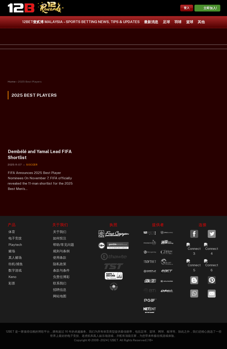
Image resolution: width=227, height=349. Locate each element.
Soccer (32, 164)
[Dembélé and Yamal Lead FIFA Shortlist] (40, 126)
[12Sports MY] (21, 8)
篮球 (189, 22)
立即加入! (210, 8)
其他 (201, 22)
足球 (166, 22)
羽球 (178, 22)
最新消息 (151, 22)
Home (12, 81)
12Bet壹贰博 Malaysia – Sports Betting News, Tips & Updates (81, 22)
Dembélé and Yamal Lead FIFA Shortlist (40, 154)
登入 (187, 8)
